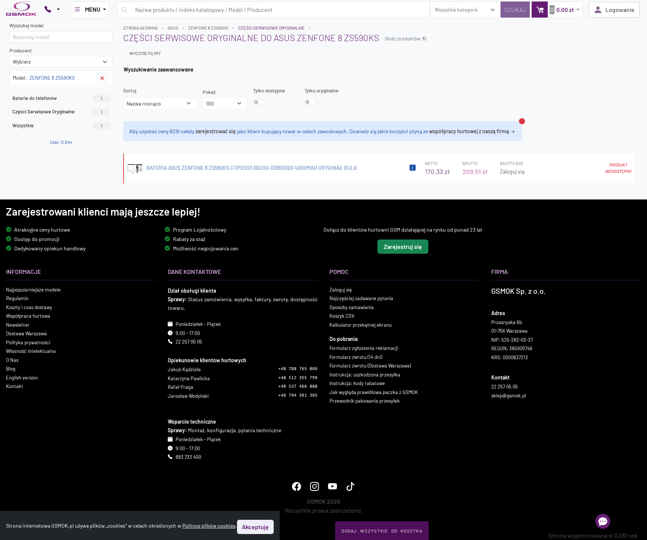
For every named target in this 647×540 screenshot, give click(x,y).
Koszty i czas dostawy (29, 307)
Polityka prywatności (28, 342)
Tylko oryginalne (321, 91)
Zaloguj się (512, 171)
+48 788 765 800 (298, 368)
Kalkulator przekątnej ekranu (360, 324)
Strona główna (140, 27)
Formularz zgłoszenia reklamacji (363, 348)
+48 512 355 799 (298, 377)
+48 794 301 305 (298, 395)
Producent (20, 51)
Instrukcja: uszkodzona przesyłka (364, 374)
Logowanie (620, 9)
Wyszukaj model (26, 25)
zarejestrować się (215, 131)
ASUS (172, 27)
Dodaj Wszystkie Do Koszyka (381, 530)
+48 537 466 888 (298, 386)
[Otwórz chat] (602, 521)
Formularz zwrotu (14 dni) (355, 357)
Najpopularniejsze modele (33, 289)
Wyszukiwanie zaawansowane (159, 69)
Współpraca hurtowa (28, 316)
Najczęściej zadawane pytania (361, 298)
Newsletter (18, 324)
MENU (92, 9)
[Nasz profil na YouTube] (332, 486)
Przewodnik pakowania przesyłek (364, 401)
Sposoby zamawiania (351, 307)
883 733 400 (188, 457)
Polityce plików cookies (209, 525)
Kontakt (14, 386)
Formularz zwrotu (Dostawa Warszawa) (370, 366)
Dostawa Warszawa (26, 333)
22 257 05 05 (189, 342)
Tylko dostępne (269, 91)
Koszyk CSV (342, 316)
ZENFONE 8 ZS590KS (208, 27)
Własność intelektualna (31, 351)
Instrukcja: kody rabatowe (357, 383)
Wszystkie (57, 125)
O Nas (12, 360)
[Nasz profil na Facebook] (297, 486)
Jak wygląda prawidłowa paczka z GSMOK (373, 392)
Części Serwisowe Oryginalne (271, 27)
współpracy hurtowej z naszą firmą (469, 131)
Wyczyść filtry (145, 53)
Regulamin (17, 298)
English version (22, 377)
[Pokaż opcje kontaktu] (52, 9)
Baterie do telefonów (57, 98)
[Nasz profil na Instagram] (315, 486)
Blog (10, 369)
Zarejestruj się (403, 246)
